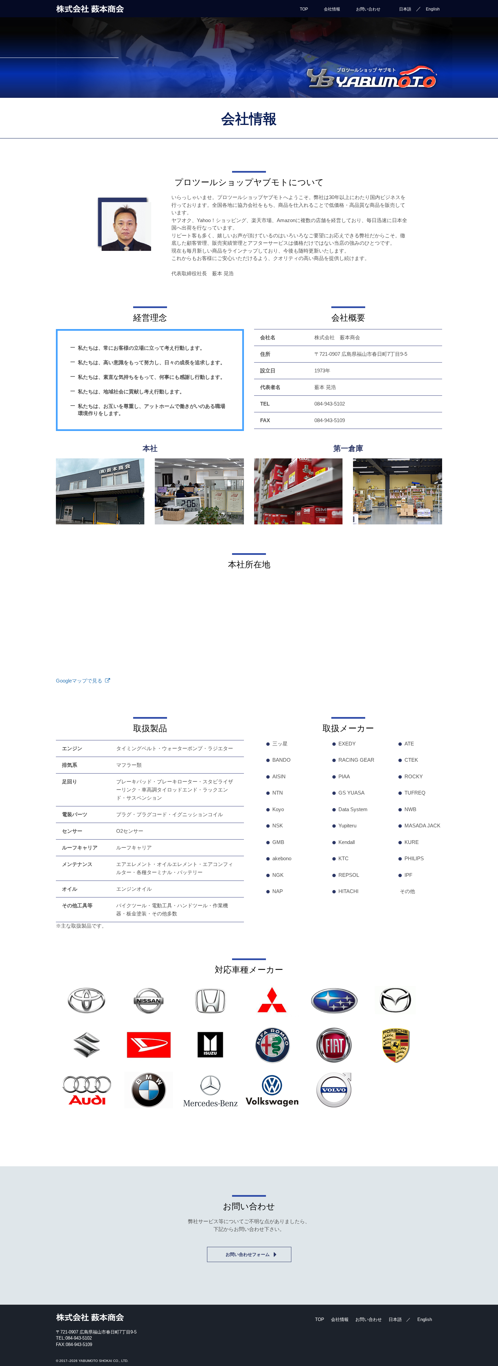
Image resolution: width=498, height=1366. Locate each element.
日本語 (405, 9)
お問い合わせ (368, 9)
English (433, 9)
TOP (304, 9)
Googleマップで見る (79, 681)
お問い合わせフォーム (248, 1254)
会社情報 (332, 9)
